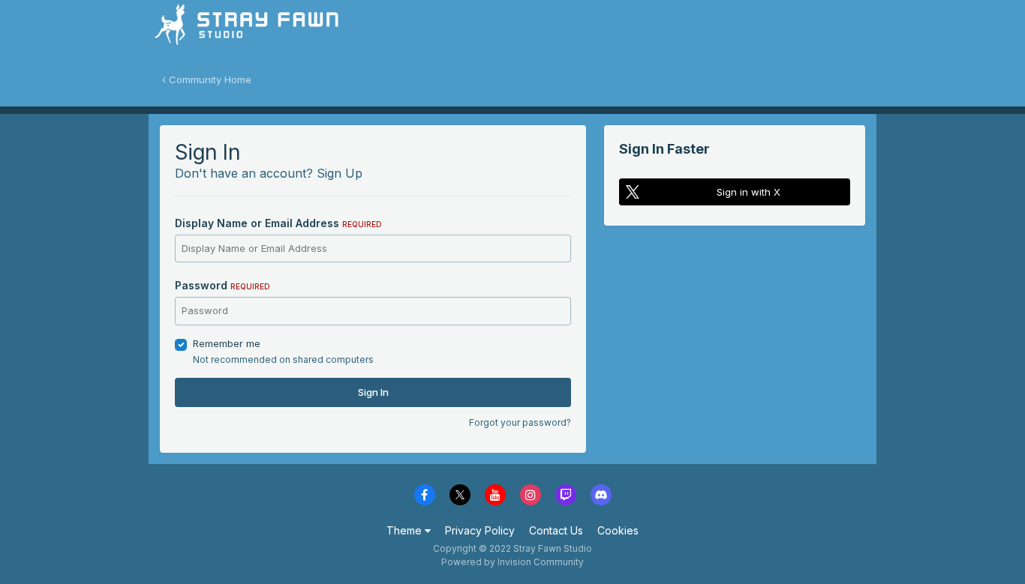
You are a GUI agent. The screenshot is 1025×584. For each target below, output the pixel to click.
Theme (405, 530)
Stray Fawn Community (238, 30)
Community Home (208, 79)
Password (222, 285)
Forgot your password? (520, 422)
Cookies (618, 530)
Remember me (226, 343)
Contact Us (556, 530)
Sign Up (339, 173)
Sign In (373, 392)
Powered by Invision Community (512, 562)
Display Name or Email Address (278, 223)
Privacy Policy (480, 530)
